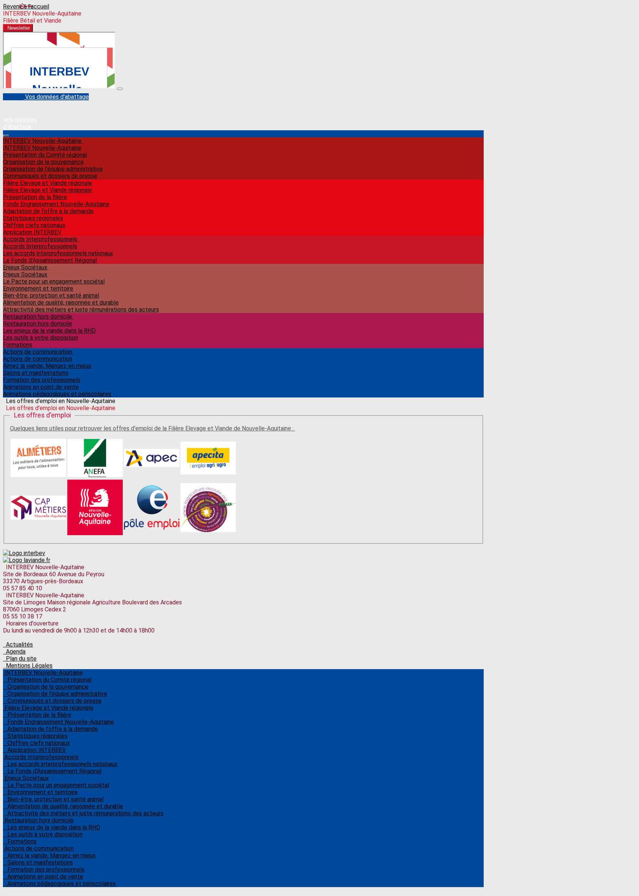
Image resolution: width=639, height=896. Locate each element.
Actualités (18, 644)
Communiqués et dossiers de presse (50, 175)
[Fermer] (120, 89)
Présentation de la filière (35, 197)
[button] (18, 28)
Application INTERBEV (32, 232)
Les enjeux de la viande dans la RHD (49, 330)
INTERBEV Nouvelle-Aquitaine (43, 140)
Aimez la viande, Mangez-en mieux (47, 365)
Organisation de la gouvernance (43, 161)
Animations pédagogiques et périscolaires (57, 393)
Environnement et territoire (38, 288)
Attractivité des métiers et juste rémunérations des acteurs (81, 309)
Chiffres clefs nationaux (34, 225)
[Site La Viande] (26, 560)
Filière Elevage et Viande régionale (48, 183)
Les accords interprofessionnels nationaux (58, 253)
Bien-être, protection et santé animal (51, 295)
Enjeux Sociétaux (26, 267)
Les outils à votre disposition (40, 337)
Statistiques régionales (33, 218)
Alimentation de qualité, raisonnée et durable (61, 302)
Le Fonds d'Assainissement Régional (50, 260)
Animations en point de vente (41, 386)
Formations (17, 344)
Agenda (14, 651)
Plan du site (20, 658)
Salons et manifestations (35, 372)
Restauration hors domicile (38, 316)
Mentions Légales (28, 665)
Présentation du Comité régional (45, 154)
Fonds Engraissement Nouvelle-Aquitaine (56, 204)
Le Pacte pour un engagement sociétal (54, 281)
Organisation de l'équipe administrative (53, 168)
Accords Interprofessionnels (41, 239)
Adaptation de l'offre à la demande (48, 211)
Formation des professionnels (41, 379)
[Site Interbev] (24, 553)
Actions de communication (38, 351)
